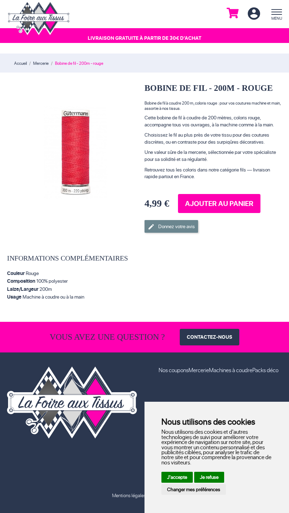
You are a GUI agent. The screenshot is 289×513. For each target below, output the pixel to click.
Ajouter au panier (219, 203)
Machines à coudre (230, 370)
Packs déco (265, 370)
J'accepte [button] (177, 477)
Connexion (254, 13)
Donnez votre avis (171, 226)
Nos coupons (174, 370)
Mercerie (199, 370)
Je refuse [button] (209, 477)
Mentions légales (129, 495)
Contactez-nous (209, 336)
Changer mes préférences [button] (193, 489)
